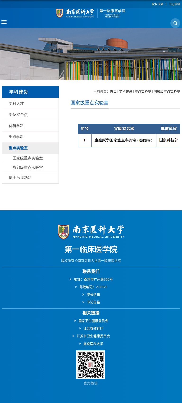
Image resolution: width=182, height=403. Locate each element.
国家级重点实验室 (167, 91)
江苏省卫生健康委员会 (93, 336)
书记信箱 (174, 4)
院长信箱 (157, 4)
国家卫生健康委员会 (93, 320)
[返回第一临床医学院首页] (91, 13)
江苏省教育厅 (93, 328)
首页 (113, 91)
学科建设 (125, 91)
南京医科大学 (93, 343)
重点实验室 (143, 91)
